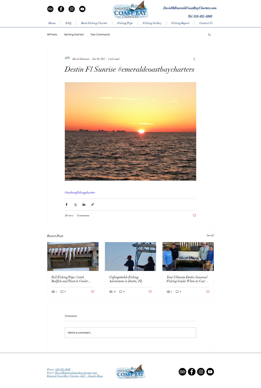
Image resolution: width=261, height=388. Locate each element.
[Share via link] (92, 204)
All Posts (52, 34)
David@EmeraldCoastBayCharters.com (190, 8)
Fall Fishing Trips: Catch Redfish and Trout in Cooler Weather (69, 279)
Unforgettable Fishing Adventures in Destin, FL (125, 279)
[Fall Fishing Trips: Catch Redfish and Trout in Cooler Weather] (73, 256)
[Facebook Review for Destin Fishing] (61, 9)
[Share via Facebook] (66, 204)
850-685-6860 (62, 369)
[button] (209, 34)
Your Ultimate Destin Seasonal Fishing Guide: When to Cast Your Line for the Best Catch (187, 279)
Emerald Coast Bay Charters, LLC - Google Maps (75, 376)
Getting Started (73, 34)
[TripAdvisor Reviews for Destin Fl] (50, 9)
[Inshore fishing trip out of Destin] (82, 9)
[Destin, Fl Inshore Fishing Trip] (210, 372)
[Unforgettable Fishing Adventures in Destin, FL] (130, 256)
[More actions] (194, 59)
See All (210, 235)
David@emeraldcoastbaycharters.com (76, 372)
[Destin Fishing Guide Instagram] (201, 372)
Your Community (100, 34)
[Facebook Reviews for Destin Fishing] (191, 372)
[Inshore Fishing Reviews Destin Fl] (182, 372)
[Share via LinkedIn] (84, 204)
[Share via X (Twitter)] (75, 204)
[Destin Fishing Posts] (72, 9)
